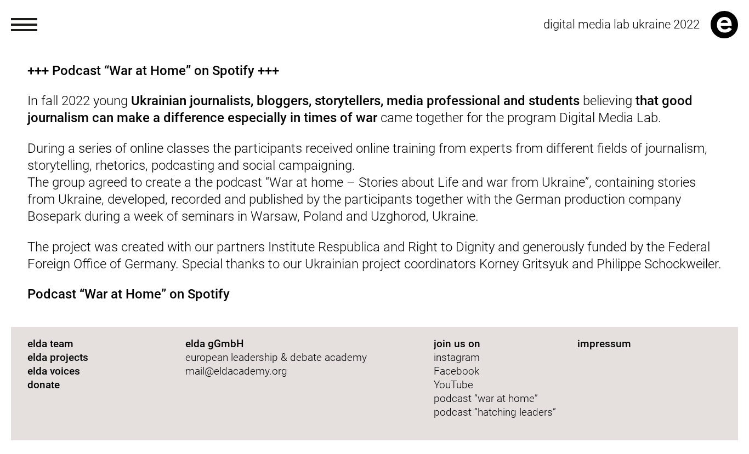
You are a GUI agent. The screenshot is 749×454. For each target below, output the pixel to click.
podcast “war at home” (487, 398)
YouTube (453, 384)
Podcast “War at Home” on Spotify (128, 294)
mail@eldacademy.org (236, 371)
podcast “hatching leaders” (495, 412)
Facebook (456, 371)
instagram (457, 357)
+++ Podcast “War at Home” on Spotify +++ (153, 70)
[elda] (724, 24)
